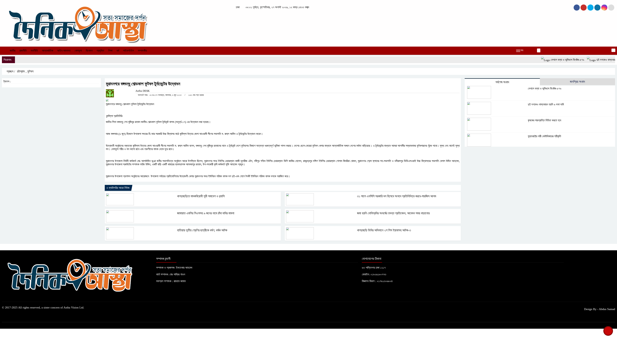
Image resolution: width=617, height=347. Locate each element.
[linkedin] (597, 7)
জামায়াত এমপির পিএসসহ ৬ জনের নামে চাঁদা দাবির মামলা (205, 213)
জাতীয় (12, 50)
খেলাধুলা (78, 50)
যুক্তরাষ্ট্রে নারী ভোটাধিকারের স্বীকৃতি (544, 136)
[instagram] (590, 7)
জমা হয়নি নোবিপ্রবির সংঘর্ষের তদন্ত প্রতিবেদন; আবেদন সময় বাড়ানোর (393, 213)
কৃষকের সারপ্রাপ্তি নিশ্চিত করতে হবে (544, 120)
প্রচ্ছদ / (10, 71)
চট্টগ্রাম (21, 71)
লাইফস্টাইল (128, 50)
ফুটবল (30, 71)
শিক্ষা (110, 50)
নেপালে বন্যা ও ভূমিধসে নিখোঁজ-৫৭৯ (558, 59)
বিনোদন (89, 50)
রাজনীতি (23, 50)
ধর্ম (117, 50)
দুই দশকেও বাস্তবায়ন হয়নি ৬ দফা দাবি (546, 104)
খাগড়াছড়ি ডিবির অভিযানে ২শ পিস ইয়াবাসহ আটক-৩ (384, 230)
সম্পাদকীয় (142, 50)
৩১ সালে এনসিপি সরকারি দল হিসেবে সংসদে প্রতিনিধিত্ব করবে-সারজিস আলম (396, 196)
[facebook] (577, 7)
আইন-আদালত (64, 50)
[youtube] (604, 7)
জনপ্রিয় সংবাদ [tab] (577, 81)
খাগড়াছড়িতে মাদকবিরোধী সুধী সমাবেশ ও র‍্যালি (201, 196)
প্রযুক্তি (100, 50)
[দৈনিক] (77, 23)
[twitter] (584, 7)
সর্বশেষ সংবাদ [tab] (502, 82)
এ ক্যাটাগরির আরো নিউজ (118, 187)
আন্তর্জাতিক (47, 50)
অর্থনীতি (34, 50)
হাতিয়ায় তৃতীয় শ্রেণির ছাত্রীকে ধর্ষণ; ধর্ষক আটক (202, 230)
